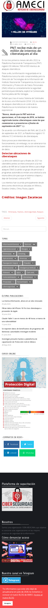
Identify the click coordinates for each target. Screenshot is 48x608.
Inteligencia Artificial (29, 268)
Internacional (9, 268)
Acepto (7, 603)
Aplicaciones (9, 258)
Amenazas (12, 212)
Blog (35, 42)
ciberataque (29, 277)
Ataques (40, 212)
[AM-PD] (24, 393)
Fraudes (29, 263)
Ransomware (24, 282)
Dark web (31, 272)
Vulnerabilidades (11, 277)
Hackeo (20, 212)
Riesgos (26, 249)
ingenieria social (10, 249)
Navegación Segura (11, 263)
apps (20, 272)
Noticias (30, 244)
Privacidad (8, 282)
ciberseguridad (30, 212)
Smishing (22, 253)
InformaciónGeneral (12, 244)
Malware (8, 272)
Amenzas (24, 258)
